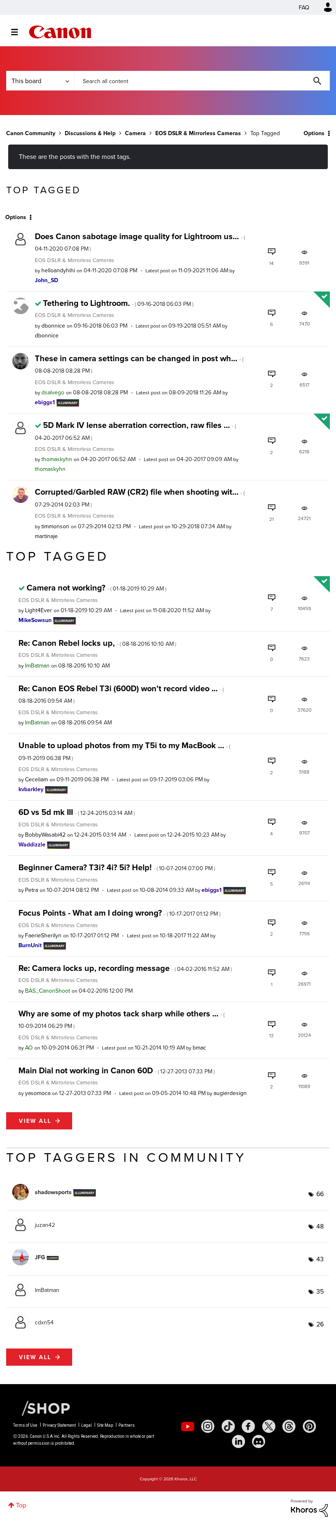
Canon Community (60, 32)
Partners (126, 1425)
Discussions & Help (90, 133)
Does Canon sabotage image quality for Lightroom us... (140, 241)
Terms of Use (25, 1425)
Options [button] (314, 133)
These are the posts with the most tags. (75, 156)
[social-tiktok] (228, 1426)
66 (320, 1193)
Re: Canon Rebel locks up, (97, 643)
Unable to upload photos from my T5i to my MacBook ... (124, 750)
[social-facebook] (248, 1426)
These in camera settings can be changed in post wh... (139, 363)
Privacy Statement (59, 1425)
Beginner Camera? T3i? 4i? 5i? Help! (116, 867)
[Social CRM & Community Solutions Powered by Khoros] (309, 1507)
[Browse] (18, 32)
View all (35, 1121)
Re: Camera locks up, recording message (125, 968)
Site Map (105, 1425)
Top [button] (21, 1504)
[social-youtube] (187, 1426)
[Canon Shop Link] (41, 1407)
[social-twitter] (268, 1426)
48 (320, 1226)
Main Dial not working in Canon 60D (116, 1070)
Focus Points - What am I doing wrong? (119, 913)
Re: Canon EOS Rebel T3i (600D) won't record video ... (121, 693)
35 (320, 1291)
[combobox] (202, 81)
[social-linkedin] (238, 1441)
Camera (135, 133)
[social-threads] (288, 1426)
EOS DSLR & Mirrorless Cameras (198, 133)
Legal (86, 1425)
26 (320, 1323)
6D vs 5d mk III (76, 812)
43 (320, 1258)
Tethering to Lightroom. (118, 303)
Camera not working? (96, 587)
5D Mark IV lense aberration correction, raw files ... (135, 430)
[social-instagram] (207, 1426)
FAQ (304, 7)
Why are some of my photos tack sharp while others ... (121, 1018)
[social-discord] (258, 1441)
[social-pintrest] (309, 1426)
